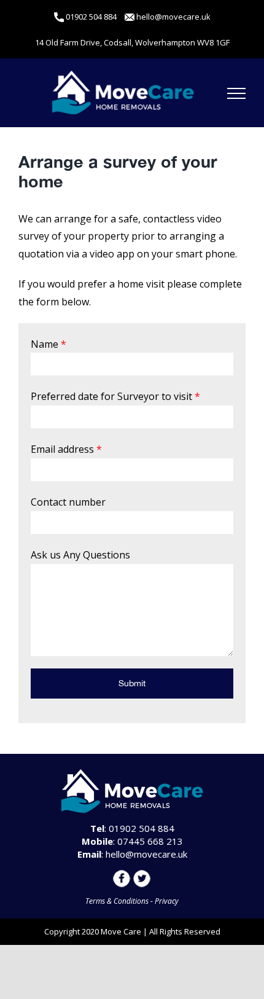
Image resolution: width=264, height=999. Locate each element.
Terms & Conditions (117, 901)
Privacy (167, 901)
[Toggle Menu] (236, 93)
